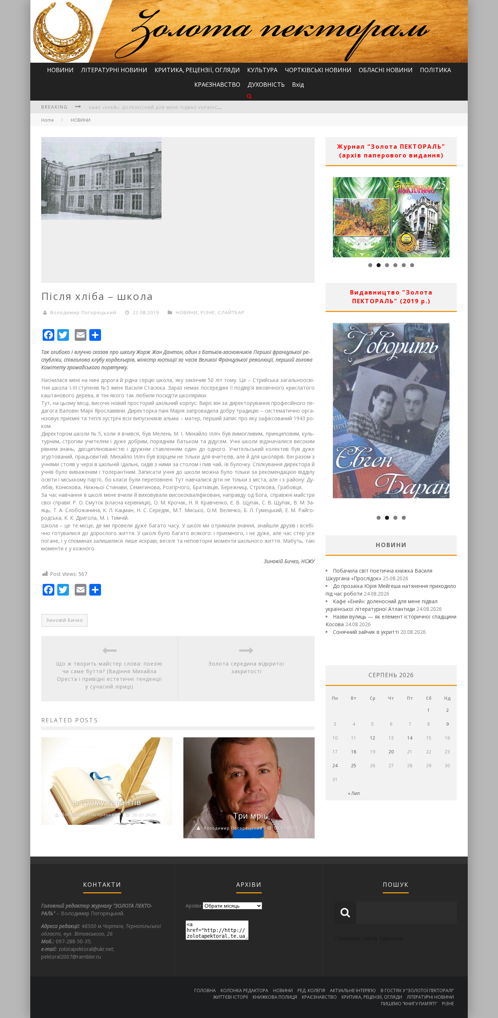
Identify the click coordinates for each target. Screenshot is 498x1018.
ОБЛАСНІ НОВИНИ (386, 70)
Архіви (193, 905)
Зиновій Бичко (64, 620)
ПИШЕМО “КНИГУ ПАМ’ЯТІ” (409, 1004)
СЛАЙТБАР (231, 312)
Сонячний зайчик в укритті (366, 631)
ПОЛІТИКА (435, 70)
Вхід (298, 85)
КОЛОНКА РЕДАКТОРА (244, 990)
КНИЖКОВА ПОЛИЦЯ (275, 997)
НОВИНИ (60, 70)
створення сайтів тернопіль (369, 938)
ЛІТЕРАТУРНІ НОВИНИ (114, 70)
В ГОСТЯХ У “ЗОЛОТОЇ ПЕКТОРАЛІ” (417, 990)
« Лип (354, 793)
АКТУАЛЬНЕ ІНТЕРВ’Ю (353, 990)
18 (353, 752)
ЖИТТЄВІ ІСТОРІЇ (230, 997)
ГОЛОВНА (205, 990)
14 (409, 738)
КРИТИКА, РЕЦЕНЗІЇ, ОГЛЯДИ (197, 70)
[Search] (249, 96)
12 (372, 738)
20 (391, 752)
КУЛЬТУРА (262, 70)
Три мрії (249, 815)
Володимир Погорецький (83, 312)
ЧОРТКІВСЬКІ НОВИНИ (318, 70)
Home (47, 120)
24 (335, 765)
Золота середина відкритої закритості (247, 667)
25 (353, 765)
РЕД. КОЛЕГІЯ (311, 990)
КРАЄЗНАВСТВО (217, 85)
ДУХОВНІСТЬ (266, 85)
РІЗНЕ (208, 312)
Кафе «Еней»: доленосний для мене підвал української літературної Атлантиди (190, 107)
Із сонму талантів (107, 801)
